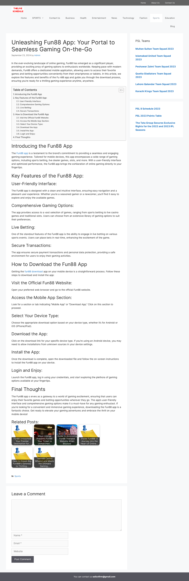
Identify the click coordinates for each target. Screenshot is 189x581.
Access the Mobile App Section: (34, 121)
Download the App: (29, 127)
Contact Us (170, 3)
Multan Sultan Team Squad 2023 (154, 48)
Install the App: (27, 131)
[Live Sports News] (18, 10)
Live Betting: (26, 107)
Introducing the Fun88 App (28, 94)
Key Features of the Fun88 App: (31, 98)
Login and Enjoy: (27, 134)
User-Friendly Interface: (30, 101)
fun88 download (34, 271)
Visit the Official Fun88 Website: (34, 118)
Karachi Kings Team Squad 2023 (154, 91)
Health (83, 18)
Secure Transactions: (29, 111)
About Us (155, 3)
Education (170, 18)
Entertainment (99, 18)
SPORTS (36, 18)
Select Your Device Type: (31, 124)
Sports (156, 18)
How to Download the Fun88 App (32, 114)
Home (143, 3)
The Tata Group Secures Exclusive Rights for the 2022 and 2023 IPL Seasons (155, 126)
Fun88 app (22, 153)
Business (70, 18)
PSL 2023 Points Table (148, 115)
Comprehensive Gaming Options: (35, 104)
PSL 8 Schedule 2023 (147, 108)
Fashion (143, 18)
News (114, 18)
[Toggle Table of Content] (120, 90)
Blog (172, 26)
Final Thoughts (22, 137)
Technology (128, 18)
